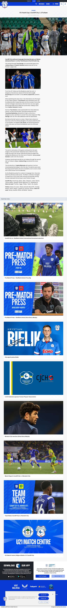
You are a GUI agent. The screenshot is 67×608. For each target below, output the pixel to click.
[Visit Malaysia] (16, 587)
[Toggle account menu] (65, 4)
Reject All (43, 598)
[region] (30, 598)
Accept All (43, 594)
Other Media (63, 606)
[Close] (52, 594)
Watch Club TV (58, 576)
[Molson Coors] (42, 587)
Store (38, 1)
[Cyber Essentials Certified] (51, 586)
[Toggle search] (61, 4)
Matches (41, 4)
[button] (5, 599)
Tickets (29, 1)
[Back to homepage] (4, 4)
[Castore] (24, 586)
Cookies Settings (43, 602)
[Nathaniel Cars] (33, 587)
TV (36, 4)
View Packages (42, 576)
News (48, 4)
